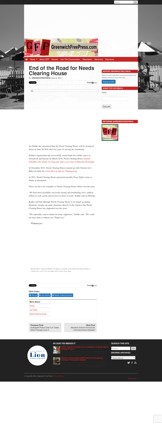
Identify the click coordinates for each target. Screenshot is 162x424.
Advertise (98, 59)
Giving (34, 295)
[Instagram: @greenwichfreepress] (110, 132)
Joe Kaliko (45, 295)
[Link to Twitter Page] (128, 363)
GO (135, 2)
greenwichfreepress (41, 78)
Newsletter (87, 59)
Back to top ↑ (133, 378)
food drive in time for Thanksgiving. (62, 171)
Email (104, 92)
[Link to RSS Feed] (135, 363)
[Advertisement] (81, 21)
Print (95, 82)
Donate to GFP (108, 81)
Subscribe (106, 106)
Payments (109, 59)
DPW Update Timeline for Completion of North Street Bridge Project (85, 348)
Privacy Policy (59, 376)
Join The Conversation (70, 59)
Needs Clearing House (63, 295)
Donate (55, 59)
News (33, 59)
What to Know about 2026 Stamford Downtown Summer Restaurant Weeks (82, 358)
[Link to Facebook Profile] (132, 363)
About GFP (44, 59)
